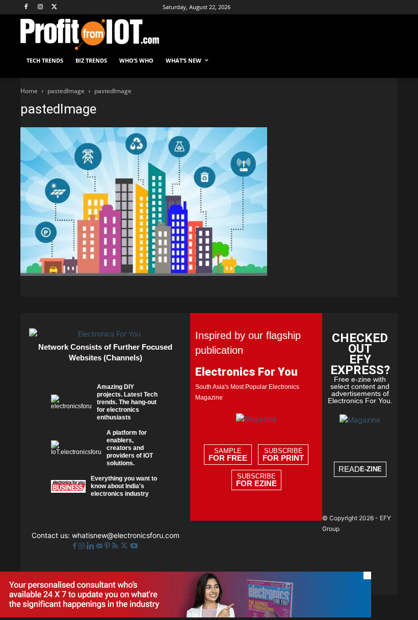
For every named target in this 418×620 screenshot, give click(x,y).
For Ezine (256, 483)
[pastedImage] (143, 273)
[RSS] (116, 546)
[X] (55, 7)
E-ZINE (371, 469)
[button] (386, 61)
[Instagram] (40, 7)
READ (360, 469)
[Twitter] (125, 546)
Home (29, 91)
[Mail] (100, 546)
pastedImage (66, 91)
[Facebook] (26, 7)
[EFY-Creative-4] (185, 614)
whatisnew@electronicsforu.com (125, 535)
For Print (283, 458)
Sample (227, 454)
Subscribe (283, 454)
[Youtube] (134, 546)
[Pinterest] (108, 546)
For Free (227, 458)
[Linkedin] (91, 546)
